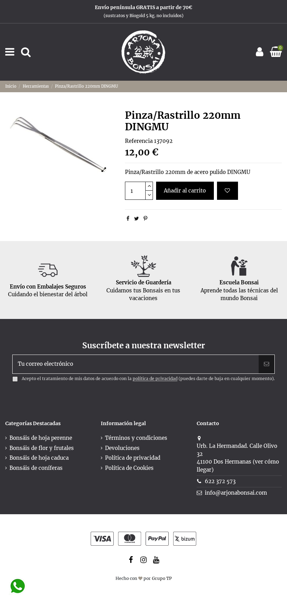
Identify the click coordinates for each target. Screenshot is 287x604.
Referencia (139, 141)
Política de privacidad (132, 457)
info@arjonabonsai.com (236, 492)
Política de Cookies (129, 468)
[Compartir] (128, 218)
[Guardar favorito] (227, 191)
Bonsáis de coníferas (36, 468)
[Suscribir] (266, 364)
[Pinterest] (145, 218)
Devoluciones (122, 448)
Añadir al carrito (185, 190)
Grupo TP (162, 578)
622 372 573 (220, 481)
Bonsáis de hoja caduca (39, 457)
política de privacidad (155, 378)
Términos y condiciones (136, 438)
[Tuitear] (136, 218)
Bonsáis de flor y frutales (41, 448)
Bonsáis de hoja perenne (40, 438)
